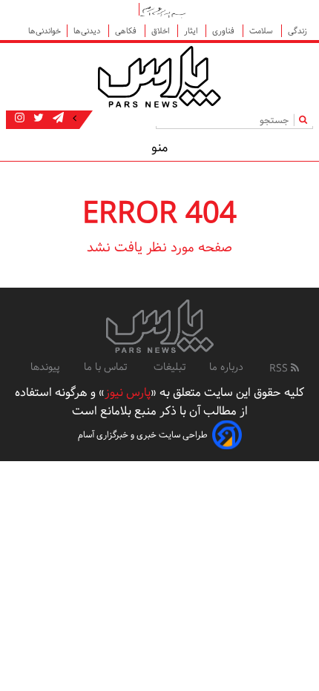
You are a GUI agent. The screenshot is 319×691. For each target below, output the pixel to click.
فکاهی (127, 30)
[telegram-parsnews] (57, 118)
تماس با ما (107, 367)
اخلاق (161, 30)
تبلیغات (169, 367)
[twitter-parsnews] (37, 118)
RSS (280, 368)
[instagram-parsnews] (19, 118)
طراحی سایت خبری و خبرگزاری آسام (143, 435)
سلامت (262, 30)
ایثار (192, 30)
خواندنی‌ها (44, 30)
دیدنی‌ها (87, 30)
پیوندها (45, 367)
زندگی (297, 30)
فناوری (224, 30)
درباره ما (226, 367)
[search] (306, 119)
